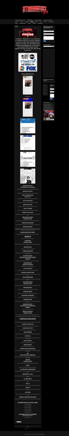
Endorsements (51, 21)
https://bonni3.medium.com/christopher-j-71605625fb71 (27, 238)
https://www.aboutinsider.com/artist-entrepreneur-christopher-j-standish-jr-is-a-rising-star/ (28, 210)
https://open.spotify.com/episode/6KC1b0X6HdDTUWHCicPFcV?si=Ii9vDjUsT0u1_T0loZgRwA (28, 260)
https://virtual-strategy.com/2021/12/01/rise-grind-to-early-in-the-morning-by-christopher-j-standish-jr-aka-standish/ (28, 398)
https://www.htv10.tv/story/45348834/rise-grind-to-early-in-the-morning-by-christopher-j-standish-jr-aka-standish (27, 385)
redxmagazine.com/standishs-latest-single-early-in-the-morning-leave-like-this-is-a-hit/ (27, 206)
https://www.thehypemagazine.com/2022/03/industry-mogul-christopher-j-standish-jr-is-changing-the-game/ (28, 224)
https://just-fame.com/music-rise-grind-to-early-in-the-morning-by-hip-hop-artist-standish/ (28, 270)
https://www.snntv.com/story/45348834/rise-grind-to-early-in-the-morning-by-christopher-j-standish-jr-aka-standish (28, 394)
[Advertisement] (49, 63)
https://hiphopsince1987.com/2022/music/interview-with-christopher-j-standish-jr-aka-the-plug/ (27, 189)
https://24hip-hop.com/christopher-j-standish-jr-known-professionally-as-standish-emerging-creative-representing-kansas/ (27, 244)
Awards (16, 23)
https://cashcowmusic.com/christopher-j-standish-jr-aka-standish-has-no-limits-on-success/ (28, 293)
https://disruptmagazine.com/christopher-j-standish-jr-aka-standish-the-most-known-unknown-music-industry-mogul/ (28, 214)
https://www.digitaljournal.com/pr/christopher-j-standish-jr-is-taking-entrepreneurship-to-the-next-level (27, 314)
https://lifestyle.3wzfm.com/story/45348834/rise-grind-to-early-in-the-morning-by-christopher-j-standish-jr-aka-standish (27, 390)
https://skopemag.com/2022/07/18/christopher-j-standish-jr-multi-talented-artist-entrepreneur (28, 193)
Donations (34, 23)
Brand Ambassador (23, 23)
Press (32, 21)
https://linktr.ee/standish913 (28, 417)
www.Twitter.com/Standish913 (27, 404)
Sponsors (16, 21)
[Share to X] (18, 421)
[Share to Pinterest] (20, 421)
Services (21, 21)
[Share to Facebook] (19, 421)
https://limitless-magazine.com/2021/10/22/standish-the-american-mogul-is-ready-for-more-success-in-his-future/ (27, 322)
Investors (29, 23)
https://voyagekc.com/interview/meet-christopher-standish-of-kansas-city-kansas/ (28, 297)
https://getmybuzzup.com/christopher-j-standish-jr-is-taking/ (27, 266)
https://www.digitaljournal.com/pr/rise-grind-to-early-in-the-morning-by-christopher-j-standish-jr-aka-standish (28, 316)
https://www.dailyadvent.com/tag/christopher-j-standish (28, 346)
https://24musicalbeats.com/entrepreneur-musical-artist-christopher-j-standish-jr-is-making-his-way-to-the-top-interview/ (28, 274)
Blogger (43, 434)
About (41, 21)
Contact (36, 21)
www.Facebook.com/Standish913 (27, 407)
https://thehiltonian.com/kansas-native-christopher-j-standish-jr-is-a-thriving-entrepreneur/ (28, 289)
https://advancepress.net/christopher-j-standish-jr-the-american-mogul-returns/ (27, 367)
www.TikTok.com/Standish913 (27, 412)
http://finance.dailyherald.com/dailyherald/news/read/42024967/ (28, 342)
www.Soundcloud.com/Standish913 (28, 410)
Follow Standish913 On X (45, 93)
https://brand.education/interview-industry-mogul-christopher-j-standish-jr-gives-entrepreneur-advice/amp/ (27, 220)
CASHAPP (45, 81)
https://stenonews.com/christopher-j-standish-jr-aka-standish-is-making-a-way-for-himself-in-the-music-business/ (27, 285)
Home (28, 426)
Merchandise (27, 21)
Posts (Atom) (29, 428)
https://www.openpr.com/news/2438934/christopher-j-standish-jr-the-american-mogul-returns (27, 363)
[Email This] (17, 421)
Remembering (40, 23)
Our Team (45, 21)
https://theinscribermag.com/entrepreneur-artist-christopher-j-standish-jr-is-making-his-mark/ (28, 198)
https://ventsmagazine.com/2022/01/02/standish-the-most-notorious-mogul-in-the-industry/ (28, 202)
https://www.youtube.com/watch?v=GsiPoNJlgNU (27, 309)
